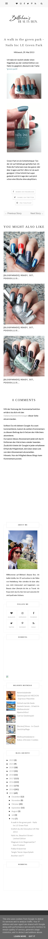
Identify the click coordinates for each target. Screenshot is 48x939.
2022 (11, 760)
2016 (11, 782)
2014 (11, 789)
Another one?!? (17, 855)
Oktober (15, 804)
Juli (13, 815)
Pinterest (22, 627)
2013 (11, 793)
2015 (11, 786)
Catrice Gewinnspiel (25, 716)
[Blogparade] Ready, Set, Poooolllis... (19, 277)
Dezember (16, 796)
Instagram (22, 617)
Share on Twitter (25, 197)
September (16, 808)
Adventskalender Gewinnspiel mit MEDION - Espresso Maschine (28, 695)
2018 (11, 775)
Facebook (33, 617)
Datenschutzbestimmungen (16, 415)
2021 (11, 764)
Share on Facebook (25, 192)
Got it (32, 936)
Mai (13, 818)
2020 (11, 767)
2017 (11, 778)
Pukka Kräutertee (18, 848)
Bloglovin (11, 617)
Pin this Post (26, 203)
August (15, 811)
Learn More (20, 936)
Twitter (11, 627)
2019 (11, 771)
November (16, 800)
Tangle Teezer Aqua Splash (22, 852)
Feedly (33, 627)
